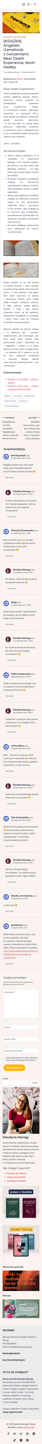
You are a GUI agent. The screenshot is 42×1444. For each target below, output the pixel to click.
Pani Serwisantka (19, 817)
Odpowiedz (9, 477)
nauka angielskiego (12, 406)
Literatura (23, 401)
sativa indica (17, 745)
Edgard (19, 78)
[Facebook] (8, 1433)
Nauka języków (14, 37)
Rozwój (23, 37)
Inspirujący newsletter (16, 1180)
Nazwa (8, 1027)
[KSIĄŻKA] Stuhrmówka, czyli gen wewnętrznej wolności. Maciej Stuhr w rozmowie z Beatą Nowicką (31, 428)
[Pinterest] (27, 1440)
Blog (5, 37)
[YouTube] (14, 1433)
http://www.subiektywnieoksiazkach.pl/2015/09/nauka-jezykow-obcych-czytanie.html (20, 954)
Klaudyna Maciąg (13, 72)
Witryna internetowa (13, 1051)
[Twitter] (21, 1433)
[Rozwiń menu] (23, 4)
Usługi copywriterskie (16, 1177)
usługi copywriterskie (13, 1412)
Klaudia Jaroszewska (21, 895)
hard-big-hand (18, 455)
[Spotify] (21, 1440)
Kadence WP (29, 1427)
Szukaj (5, 1078)
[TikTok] (14, 1440)
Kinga (14, 602)
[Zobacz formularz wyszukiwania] (35, 4)
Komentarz (10, 992)
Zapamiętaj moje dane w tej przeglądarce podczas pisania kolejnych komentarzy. (22, 1059)
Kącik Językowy (10, 401)
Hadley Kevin (29, 396)
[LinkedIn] (33, 1433)
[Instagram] (27, 1433)
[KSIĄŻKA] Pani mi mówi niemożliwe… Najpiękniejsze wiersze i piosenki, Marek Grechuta (11, 428)
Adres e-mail (11, 1039)
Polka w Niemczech (20, 673)
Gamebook (17, 396)
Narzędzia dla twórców (16, 1173)
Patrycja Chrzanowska (22, 530)
